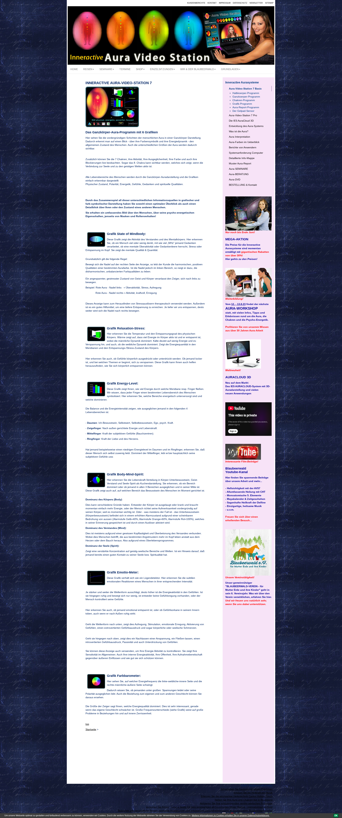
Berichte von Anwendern (242, 147)
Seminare (105, 69)
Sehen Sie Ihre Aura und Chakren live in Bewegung (244, 799)
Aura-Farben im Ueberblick (244, 142)
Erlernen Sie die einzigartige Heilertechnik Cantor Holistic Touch (237, 796)
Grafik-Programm (242, 103)
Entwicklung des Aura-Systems (246, 126)
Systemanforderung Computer (246, 152)
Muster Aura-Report (240, 163)
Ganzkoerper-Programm (246, 96)
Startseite (91, 729)
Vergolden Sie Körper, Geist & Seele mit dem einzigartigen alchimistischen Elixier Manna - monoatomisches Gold (209, 807)
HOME (74, 69)
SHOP (139, 69)
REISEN (87, 69)
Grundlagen (230, 69)
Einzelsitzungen (161, 69)
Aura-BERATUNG (239, 174)
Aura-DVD (234, 179)
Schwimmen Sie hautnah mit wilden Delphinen (247, 789)
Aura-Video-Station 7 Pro (243, 115)
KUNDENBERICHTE (196, 3)
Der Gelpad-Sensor (243, 110)
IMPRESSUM (224, 3)
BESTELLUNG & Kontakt (243, 184)
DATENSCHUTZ (240, 3)
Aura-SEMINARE (238, 168)
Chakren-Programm (243, 100)
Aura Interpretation (239, 136)
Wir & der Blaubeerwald (197, 69)
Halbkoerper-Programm (245, 93)
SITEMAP (269, 3)
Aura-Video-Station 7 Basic (245, 88)
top (87, 724)
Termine (125, 69)
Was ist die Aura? (238, 131)
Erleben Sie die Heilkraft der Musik (253, 792)
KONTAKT (212, 3)
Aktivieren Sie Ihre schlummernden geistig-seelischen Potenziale (236, 803)
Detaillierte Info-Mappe (242, 158)
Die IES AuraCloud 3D (241, 120)
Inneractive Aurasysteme (242, 82)
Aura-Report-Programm (245, 107)
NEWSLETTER (256, 3)
